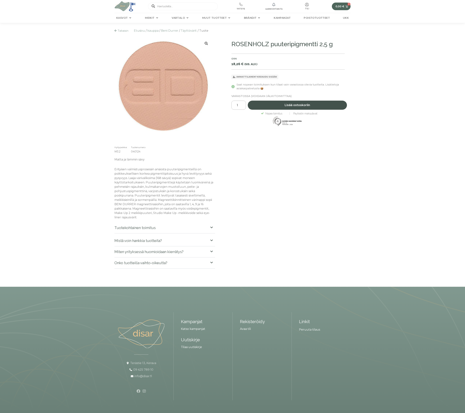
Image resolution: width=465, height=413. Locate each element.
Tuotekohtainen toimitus (135, 228)
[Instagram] (144, 391)
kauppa (153, 30)
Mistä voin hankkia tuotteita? (138, 241)
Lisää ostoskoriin (297, 105)
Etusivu (139, 30)
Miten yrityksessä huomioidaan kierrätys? (148, 252)
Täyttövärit (189, 30)
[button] (124, 18)
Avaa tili (245, 329)
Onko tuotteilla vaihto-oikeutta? (140, 263)
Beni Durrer (169, 30)
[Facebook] (138, 391)
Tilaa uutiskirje (191, 347)
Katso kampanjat (193, 329)
